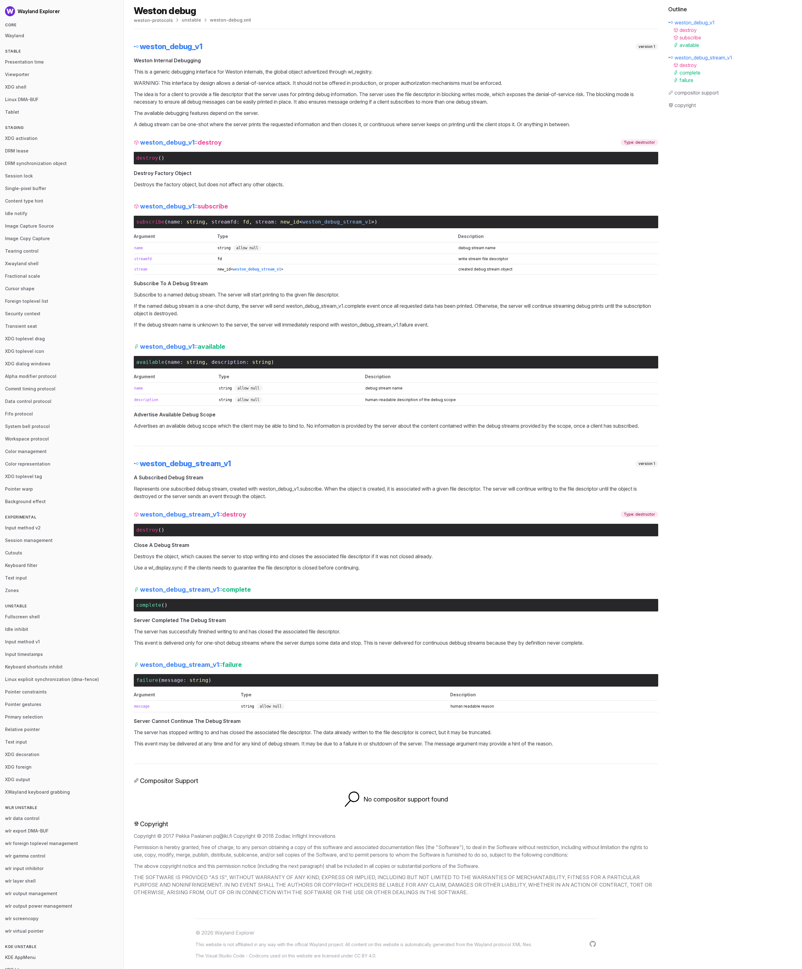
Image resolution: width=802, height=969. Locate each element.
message (172, 680)
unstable (191, 20)
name (174, 222)
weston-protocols (153, 20)
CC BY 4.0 (364, 955)
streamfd (224, 222)
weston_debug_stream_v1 (336, 222)
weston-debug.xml (230, 20)
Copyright (154, 824)
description (228, 362)
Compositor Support (169, 781)
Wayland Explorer (234, 933)
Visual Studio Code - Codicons (237, 955)
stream (264, 222)
